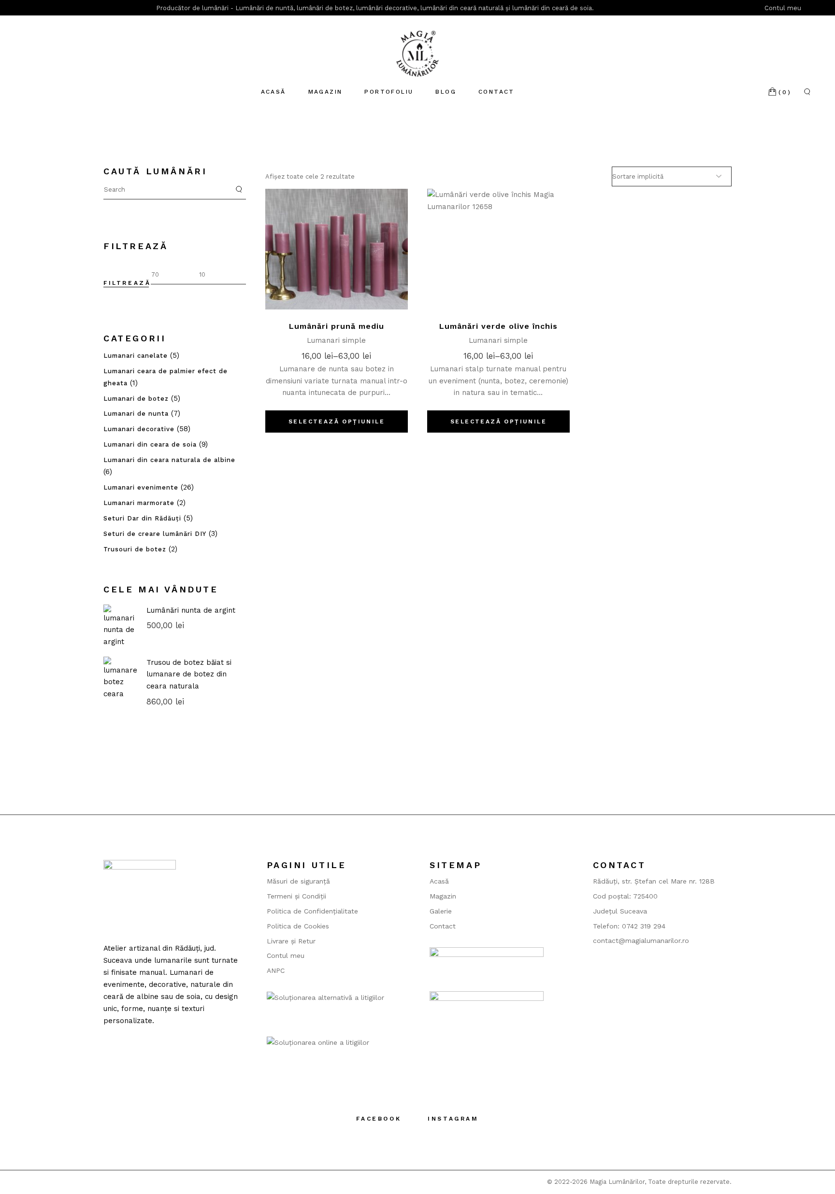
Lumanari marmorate (138, 502)
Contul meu (783, 8)
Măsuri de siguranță (298, 881)
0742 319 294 (643, 926)
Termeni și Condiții (296, 896)
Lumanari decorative (138, 429)
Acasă (439, 881)
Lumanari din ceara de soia (150, 444)
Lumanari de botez (136, 398)
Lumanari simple (336, 340)
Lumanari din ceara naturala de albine (169, 460)
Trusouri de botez (134, 549)
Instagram (453, 1118)
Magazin (443, 896)
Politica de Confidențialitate (312, 911)
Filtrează (127, 283)
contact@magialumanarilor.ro (641, 940)
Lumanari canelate (135, 355)
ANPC (276, 970)
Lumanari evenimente (140, 487)
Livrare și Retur (291, 941)
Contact (443, 926)
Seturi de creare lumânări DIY (154, 533)
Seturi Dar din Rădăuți (142, 518)
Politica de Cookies (298, 926)
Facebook (378, 1118)
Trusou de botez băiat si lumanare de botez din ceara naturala (188, 674)
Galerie (441, 911)
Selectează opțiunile (336, 421)
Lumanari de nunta (136, 413)
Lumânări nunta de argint (190, 610)
